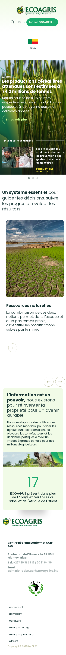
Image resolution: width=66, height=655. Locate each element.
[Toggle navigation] (5, 10)
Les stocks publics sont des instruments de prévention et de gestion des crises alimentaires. (50, 156)
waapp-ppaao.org (21, 634)
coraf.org (15, 620)
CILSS (34, 646)
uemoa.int (16, 614)
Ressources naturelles (28, 305)
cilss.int (13, 641)
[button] (29, 178)
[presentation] (49, 382)
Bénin (33, 48)
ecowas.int (16, 607)
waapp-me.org (19, 627)
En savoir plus (17, 119)
